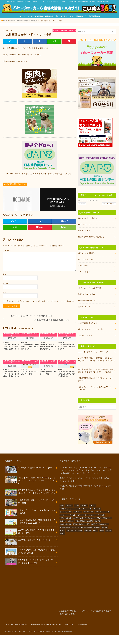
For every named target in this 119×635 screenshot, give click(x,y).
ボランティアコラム (86, 259)
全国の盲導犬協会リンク (95, 16)
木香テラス (75, 527)
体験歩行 (63, 521)
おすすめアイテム (85, 335)
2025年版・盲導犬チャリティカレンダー (94, 352)
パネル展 (72, 515)
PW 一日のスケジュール (67, 16)
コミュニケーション (85, 509)
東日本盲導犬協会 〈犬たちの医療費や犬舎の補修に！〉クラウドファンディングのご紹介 (95, 370)
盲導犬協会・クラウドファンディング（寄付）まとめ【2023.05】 (35, 561)
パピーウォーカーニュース (88, 224)
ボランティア (100, 515)
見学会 (101, 530)
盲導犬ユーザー (71, 530)
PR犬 (62, 505)
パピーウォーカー (88, 515)
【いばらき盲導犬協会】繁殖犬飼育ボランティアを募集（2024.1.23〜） (36, 521)
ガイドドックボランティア (68, 509)
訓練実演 (108, 530)
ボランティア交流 (65, 518)
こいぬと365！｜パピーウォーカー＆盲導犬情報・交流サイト (37, 631)
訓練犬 (62, 533)
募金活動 (97, 521)
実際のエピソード (81, 16)
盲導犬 (62, 530)
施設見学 (94, 524)
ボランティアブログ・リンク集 (90, 329)
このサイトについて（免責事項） (16, 624)
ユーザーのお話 (78, 518)
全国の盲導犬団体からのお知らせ (15, 184)
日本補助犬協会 (65, 527)
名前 (4, 274)
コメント (7, 250)
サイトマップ (69, 624)
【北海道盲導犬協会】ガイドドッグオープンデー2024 (95, 379)
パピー (79, 515)
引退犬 (87, 524)
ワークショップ (90, 518)
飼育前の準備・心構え (51, 16)
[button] (82, 203)
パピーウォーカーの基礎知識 (35, 16)
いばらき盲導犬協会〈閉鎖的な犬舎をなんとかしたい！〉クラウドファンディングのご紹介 (95, 360)
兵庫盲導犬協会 (80, 521)
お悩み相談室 (83, 266)
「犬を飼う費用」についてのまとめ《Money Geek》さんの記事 (36, 551)
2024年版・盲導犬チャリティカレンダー (35, 540)
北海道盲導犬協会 (65, 524)
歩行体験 (97, 527)
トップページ (21, 16)
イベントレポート (85, 272)
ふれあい (92, 505)
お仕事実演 (69, 505)
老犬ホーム (87, 530)
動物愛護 (90, 521)
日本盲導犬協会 (104, 524)
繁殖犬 (80, 530)
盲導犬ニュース (84, 231)
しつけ (76, 505)
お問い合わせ (82, 624)
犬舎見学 (104, 527)
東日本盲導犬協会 (86, 527)
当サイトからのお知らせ (87, 218)
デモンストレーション (102, 512)
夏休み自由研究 (78, 524)
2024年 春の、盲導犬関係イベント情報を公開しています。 (36, 531)
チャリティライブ (65, 512)
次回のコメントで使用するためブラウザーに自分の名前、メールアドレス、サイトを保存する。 (40, 301)
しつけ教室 (84, 505)
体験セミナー (107, 518)
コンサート (96, 509)
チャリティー (77, 512)
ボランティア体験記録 (87, 253)
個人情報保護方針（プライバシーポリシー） (46, 624)
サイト (5, 292)
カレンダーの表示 (108, 204)
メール (5, 283)
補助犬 (95, 530)
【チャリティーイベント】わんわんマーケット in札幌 (95, 388)
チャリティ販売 (88, 512)
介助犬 (99, 518)
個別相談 (70, 521)
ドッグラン (63, 515)
